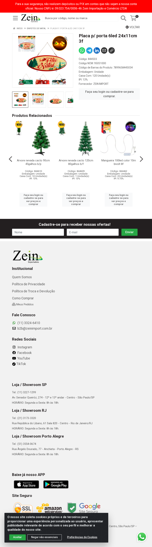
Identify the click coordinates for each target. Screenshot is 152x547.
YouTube (23, 358)
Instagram (24, 347)
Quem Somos (22, 277)
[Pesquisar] (123, 18)
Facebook (24, 353)
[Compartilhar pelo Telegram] (89, 50)
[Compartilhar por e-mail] (104, 50)
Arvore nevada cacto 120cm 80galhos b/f (76, 162)
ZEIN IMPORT (101, 83)
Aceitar (17, 537)
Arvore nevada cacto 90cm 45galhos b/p (33, 162)
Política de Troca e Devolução (33, 291)
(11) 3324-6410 (28, 323)
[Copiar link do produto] (111, 50)
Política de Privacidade (28, 284)
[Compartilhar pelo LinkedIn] (97, 50)
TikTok (21, 364)
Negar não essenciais (44, 537)
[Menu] (15, 18)
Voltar (134, 27)
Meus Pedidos (25, 304)
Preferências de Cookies (82, 537)
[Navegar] (10, 159)
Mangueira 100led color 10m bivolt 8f (118, 162)
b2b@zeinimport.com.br (34, 328)
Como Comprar (23, 298)
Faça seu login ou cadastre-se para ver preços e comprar (33, 200)
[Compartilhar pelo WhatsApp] (82, 50)
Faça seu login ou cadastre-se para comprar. (109, 94)
